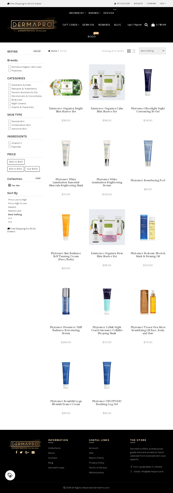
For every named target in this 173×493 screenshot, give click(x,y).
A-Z (10, 218)
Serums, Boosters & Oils (24, 92)
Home (54, 51)
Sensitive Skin (19, 129)
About (51, 453)
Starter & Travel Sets (22, 107)
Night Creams (18, 103)
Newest (12, 207)
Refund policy (96, 472)
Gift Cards (70, 24)
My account (123, 3)
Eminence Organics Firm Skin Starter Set (107, 255)
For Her (15, 185)
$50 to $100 (15, 168)
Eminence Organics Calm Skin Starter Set (107, 110)
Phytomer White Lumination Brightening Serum (107, 182)
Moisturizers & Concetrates (26, 96)
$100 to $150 (16, 161)
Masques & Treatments (24, 88)
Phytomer (16, 70)
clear (38, 178)
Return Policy (96, 457)
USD (162, 3)
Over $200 (32, 168)
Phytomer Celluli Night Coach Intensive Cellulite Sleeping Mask (107, 330)
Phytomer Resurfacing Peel (148, 180)
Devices (110, 11)
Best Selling (15, 214)
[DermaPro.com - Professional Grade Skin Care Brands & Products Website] (32, 24)
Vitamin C (16, 143)
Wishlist (138, 3)
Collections (54, 448)
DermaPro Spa (56, 467)
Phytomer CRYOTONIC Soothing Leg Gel (107, 403)
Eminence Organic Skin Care (26, 67)
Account (93, 448)
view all (36, 51)
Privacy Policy (96, 462)
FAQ (91, 453)
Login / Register (135, 24)
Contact (52, 457)
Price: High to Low (17, 203)
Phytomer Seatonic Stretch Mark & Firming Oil (148, 255)
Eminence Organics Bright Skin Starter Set (66, 110)
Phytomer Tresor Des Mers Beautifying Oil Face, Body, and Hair (148, 330)
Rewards (104, 24)
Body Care (16, 99)
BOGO (93, 35)
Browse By (76, 12)
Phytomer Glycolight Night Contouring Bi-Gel (148, 110)
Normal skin (17, 121)
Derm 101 (88, 24)
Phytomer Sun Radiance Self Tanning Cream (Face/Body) (66, 256)
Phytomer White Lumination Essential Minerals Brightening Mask (66, 182)
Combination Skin (21, 125)
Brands (94, 12)
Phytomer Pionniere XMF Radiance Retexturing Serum (66, 330)
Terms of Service (98, 467)
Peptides (16, 146)
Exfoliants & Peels (21, 85)
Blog (117, 24)
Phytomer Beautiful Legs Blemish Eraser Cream (66, 403)
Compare (151, 3)
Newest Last (14, 210)
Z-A (10, 221)
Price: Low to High (17, 199)
